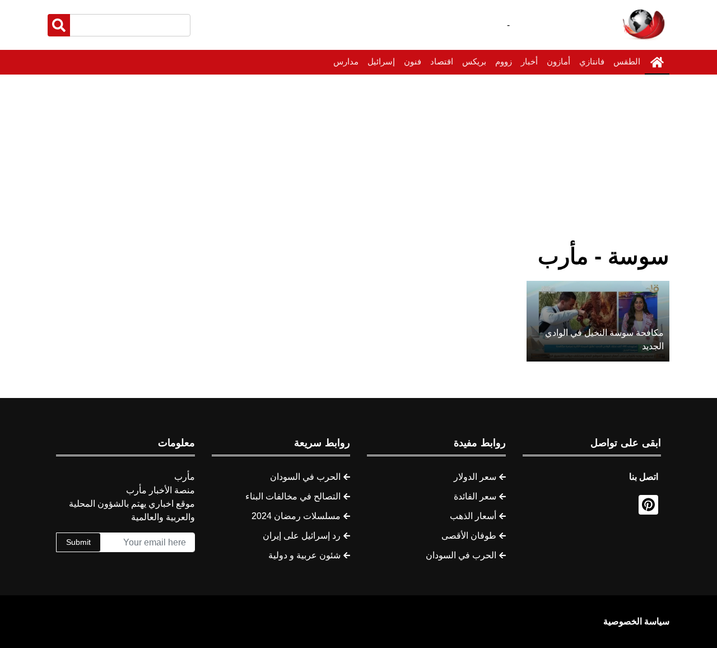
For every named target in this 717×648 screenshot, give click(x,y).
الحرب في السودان (461, 555)
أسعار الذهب (473, 516)
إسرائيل (381, 61)
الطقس (626, 61)
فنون (412, 61)
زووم (503, 61)
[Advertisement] (358, 158)
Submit (78, 542)
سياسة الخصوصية (636, 621)
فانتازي (591, 61)
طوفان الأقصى (468, 535)
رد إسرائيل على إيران (302, 535)
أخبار (529, 61)
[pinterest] (648, 505)
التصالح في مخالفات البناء (293, 496)
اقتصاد (441, 61)
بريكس (474, 61)
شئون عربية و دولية (304, 555)
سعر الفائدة (475, 496)
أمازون (558, 61)
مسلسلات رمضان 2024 (296, 516)
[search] (59, 25)
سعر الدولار (475, 477)
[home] (657, 62)
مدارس (345, 61)
